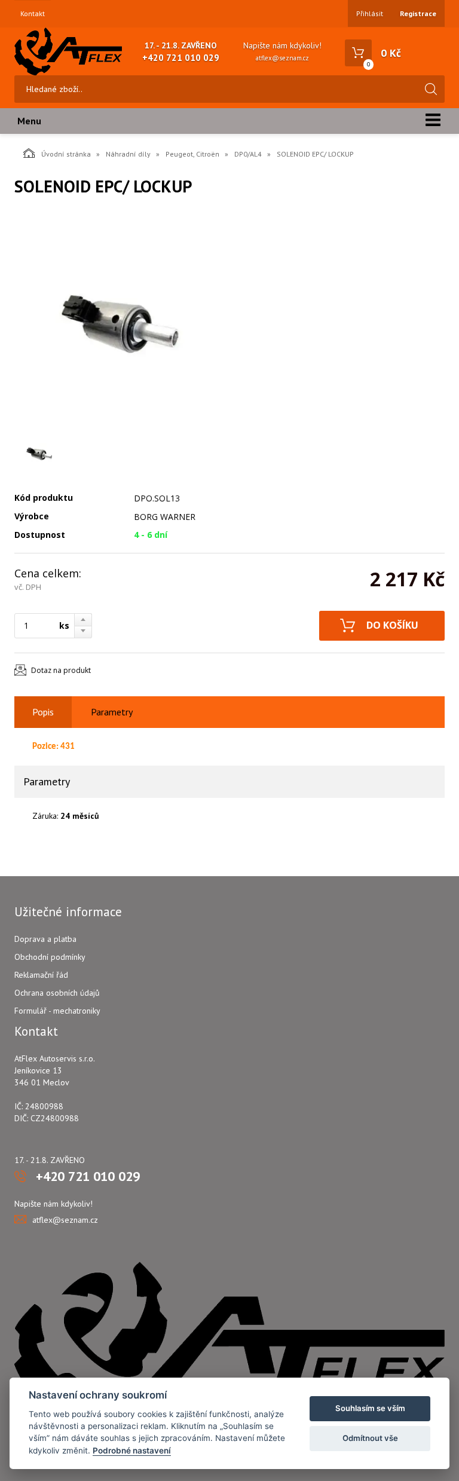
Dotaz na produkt (61, 670)
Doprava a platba (45, 939)
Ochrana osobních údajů (57, 992)
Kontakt (32, 14)
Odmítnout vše (370, 1438)
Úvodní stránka (66, 153)
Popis (43, 712)
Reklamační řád (41, 974)
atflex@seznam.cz (282, 58)
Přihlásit (369, 13)
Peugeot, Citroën (192, 153)
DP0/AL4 (248, 153)
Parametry (112, 712)
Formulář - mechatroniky (57, 1010)
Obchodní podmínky (49, 956)
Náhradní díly (128, 153)
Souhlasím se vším (370, 1408)
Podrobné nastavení (132, 1450)
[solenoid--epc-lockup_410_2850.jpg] (122, 321)
